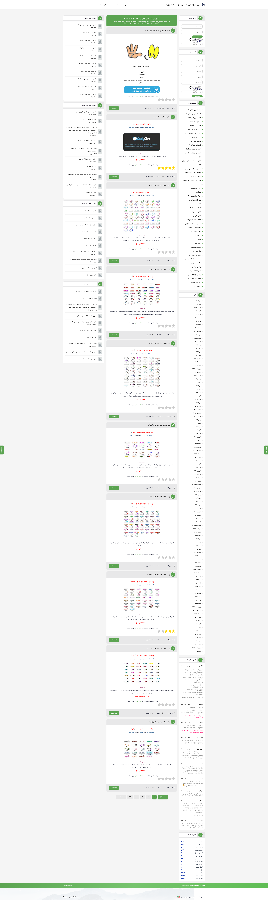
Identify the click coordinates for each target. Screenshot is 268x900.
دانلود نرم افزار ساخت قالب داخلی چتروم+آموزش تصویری (81, 352)
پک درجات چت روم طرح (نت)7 (159, 497)
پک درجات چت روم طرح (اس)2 (159, 185)
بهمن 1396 (198, 457)
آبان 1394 (198, 546)
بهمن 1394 (198, 536)
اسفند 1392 (197, 614)
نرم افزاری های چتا (195, 200)
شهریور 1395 (197, 512)
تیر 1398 (198, 403)
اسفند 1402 (198, 314)
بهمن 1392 (198, 617)
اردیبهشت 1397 (196, 447)
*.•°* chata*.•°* (195, 208)
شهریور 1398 (197, 396)
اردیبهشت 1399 (196, 369)
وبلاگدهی (198, 192)
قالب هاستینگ (196, 212)
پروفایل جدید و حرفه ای (90, 238)
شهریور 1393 (197, 593)
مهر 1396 (198, 468)
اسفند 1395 (197, 491)
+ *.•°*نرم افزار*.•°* (194, 118)
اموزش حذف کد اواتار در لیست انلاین (86, 316)
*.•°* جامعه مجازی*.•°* (193, 220)
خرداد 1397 (198, 444)
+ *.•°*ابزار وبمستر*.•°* (193, 114)
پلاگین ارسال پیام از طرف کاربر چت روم (86, 291)
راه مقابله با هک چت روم (90, 298)
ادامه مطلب (114, 108)
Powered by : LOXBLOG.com (71, 897)
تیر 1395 (198, 519)
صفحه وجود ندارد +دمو (90, 218)
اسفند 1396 (197, 454)
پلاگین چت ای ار (195, 177)
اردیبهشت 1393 (196, 607)
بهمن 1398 (198, 379)
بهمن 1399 (198, 345)
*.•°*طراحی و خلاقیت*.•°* (192, 133)
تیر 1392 (198, 641)
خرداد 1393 (198, 604)
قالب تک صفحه (195, 125)
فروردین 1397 (197, 450)
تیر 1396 (198, 478)
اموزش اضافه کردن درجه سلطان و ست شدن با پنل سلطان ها (83, 253)
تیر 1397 (198, 440)
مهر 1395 (198, 508)
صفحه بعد (121, 797)
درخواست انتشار (67, 885)
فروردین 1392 (197, 651)
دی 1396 (198, 461)
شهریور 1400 (197, 331)
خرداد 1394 (198, 563)
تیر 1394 (198, 559)
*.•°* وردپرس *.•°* (195, 137)
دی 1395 (198, 498)
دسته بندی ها (116, 5)
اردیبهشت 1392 (196, 648)
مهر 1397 (198, 434)
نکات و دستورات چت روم (192, 259)
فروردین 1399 (197, 372)
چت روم (198, 243)
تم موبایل (197, 286)
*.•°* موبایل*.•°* (195, 231)
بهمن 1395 (198, 495)
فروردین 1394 (197, 570)
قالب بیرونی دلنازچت (91, 275)
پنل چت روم (197, 251)
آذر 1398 (198, 386)
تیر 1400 (198, 335)
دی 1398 (198, 382)
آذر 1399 (198, 352)
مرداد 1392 (198, 638)
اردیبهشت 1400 (196, 338)
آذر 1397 (198, 427)
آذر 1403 (198, 311)
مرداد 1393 (198, 597)
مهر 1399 (198, 355)
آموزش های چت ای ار (193, 149)
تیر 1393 (198, 600)
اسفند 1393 (197, 573)
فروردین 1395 (197, 529)
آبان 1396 (198, 464)
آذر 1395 (198, 502)
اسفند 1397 (197, 416)
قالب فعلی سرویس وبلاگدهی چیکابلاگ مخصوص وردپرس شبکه (83, 260)
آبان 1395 (198, 505)
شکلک (199, 239)
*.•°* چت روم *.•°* (194, 279)
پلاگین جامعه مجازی (194, 275)
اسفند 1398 (197, 376)
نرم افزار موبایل (196, 282)
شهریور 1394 (197, 553)
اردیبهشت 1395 (196, 525)
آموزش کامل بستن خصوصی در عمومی (86, 225)
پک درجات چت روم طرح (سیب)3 (158, 648)
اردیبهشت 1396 (196, 484)
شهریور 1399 (197, 359)
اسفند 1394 (197, 532)
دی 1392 (198, 621)
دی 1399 (198, 348)
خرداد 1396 (198, 481)
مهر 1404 (198, 304)
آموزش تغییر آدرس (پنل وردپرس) (88, 330)
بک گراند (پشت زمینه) (193, 129)
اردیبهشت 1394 (196, 566)
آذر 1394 (198, 542)
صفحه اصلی (128, 5)
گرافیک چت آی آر (195, 145)
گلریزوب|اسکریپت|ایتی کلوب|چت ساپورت (183, 4)
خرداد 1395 (198, 522)
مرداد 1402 (198, 318)
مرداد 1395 (198, 515)
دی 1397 (198, 423)
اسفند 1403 (197, 308)
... (136, 797)
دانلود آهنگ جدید (195, 271)
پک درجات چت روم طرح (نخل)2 (159, 425)
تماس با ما (103, 5)
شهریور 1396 (197, 471)
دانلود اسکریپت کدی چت (161, 117)
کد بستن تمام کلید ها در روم (89, 268)
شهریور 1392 (197, 634)
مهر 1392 (198, 631)
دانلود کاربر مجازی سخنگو (90, 359)
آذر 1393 (198, 583)
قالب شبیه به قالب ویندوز (89, 232)
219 (130, 797)
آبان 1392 (198, 627)
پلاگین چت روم (196, 267)
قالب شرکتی (197, 216)
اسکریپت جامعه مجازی (193, 224)
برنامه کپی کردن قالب (193, 110)
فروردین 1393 (197, 610)
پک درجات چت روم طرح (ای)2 (159, 343)
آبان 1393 (198, 587)
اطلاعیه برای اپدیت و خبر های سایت (157, 31)
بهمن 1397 (198, 420)
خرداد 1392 (198, 644)
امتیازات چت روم (195, 255)
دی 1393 (198, 580)
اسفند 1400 (198, 328)
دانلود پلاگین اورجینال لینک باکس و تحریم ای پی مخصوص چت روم (83, 323)
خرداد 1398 (198, 406)
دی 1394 (198, 539)
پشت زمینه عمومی (91, 337)
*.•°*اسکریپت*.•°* (194, 196)
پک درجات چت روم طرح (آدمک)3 (158, 575)
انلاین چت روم (196, 247)
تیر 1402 (198, 321)
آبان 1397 (198, 430)
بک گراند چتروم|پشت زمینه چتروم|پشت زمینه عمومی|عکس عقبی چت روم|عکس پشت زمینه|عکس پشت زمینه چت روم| (81, 307)
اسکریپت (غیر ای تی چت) (192, 169)
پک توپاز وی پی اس (91, 245)
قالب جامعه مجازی (194, 228)
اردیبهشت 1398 (196, 410)
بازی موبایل (197, 235)
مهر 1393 (198, 590)
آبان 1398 (198, 389)
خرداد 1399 (198, 365)
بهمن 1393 (198, 576)
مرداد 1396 (198, 474)
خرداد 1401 (198, 325)
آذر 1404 (198, 301)
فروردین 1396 (197, 488)
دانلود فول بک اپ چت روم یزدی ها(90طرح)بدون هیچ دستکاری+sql (82, 345)
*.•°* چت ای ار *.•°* (194, 188)
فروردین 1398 (197, 413)
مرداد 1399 (198, 362)
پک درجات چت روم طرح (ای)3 (159, 269)
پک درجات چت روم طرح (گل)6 (159, 722)
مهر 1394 (198, 549)
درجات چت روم (196, 141)
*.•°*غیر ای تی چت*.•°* (193, 173)
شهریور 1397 (197, 437)
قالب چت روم (196, 263)
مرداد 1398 (198, 399)
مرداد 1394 (198, 556)
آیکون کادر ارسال (195, 122)
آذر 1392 (198, 624)
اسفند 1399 (198, 342)
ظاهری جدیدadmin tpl (90, 211)
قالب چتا (198, 204)
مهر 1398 (198, 393)
